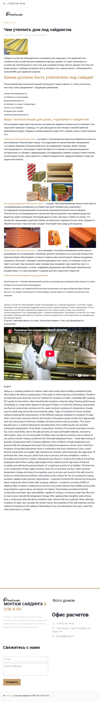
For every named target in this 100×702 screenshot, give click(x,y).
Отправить (12, 682)
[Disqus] (50, 549)
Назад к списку (9, 22)
